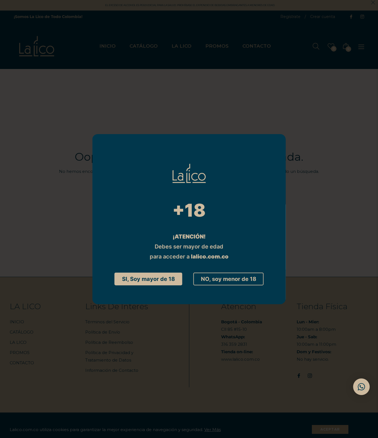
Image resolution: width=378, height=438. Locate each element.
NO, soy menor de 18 (228, 279)
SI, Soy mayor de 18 (148, 279)
